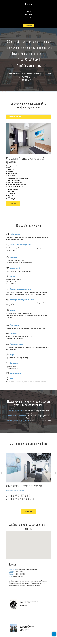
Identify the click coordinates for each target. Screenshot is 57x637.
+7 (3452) (22, 59)
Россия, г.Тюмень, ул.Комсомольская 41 (26, 569)
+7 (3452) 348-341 (23, 495)
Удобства (29, 11)
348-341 (34, 59)
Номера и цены (28, 14)
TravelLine (4, 91)
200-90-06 (28, 65)
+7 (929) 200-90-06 (24, 498)
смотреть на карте (29, 80)
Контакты (28, 17)
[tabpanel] (28, 169)
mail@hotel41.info (18, 576)
